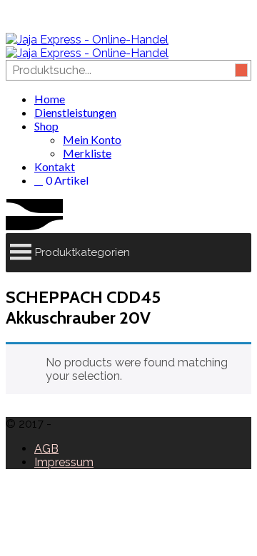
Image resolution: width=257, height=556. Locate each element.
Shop (46, 126)
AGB (46, 448)
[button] (82, 252)
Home (49, 98)
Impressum (64, 462)
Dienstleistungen (75, 112)
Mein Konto (92, 139)
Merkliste (87, 153)
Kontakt (54, 166)
